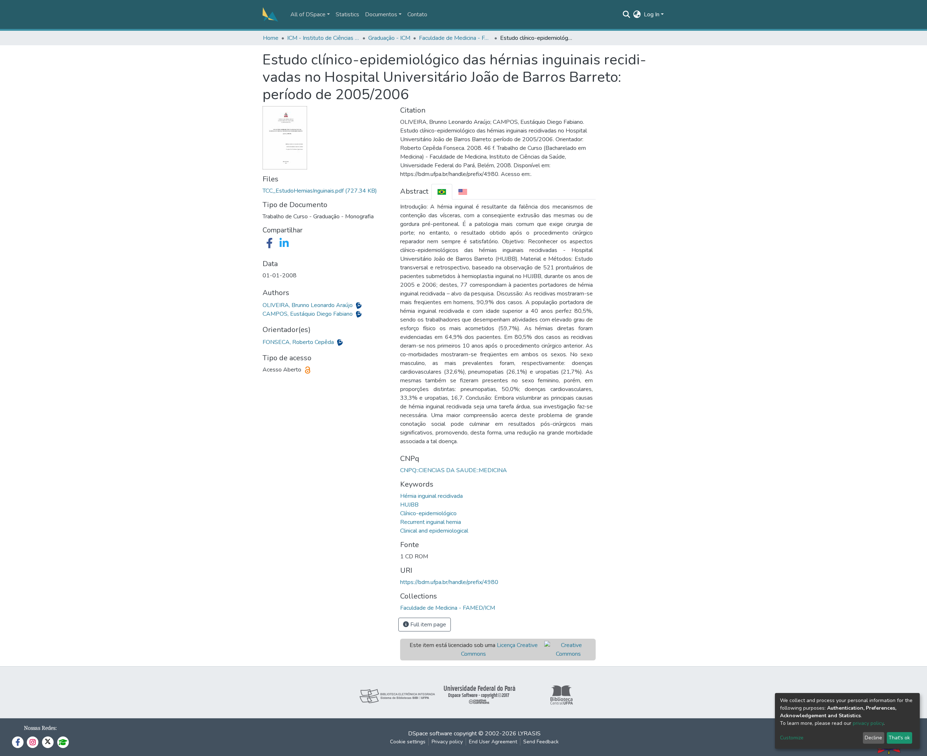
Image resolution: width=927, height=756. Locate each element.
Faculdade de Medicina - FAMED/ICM (455, 38)
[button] (637, 14)
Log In (651, 14)
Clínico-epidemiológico (428, 513)
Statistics (347, 14)
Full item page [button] (427, 625)
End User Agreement (493, 741)
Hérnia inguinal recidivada (431, 496)
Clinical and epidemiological (434, 531)
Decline (873, 737)
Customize (792, 737)
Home (270, 38)
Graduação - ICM (389, 38)
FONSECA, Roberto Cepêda (299, 342)
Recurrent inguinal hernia (430, 522)
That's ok (899, 737)
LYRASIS (529, 734)
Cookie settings (407, 741)
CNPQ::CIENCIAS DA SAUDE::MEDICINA (453, 470)
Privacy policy (447, 741)
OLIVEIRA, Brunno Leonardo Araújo (308, 305)
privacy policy (868, 723)
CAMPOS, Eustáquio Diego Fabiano (308, 314)
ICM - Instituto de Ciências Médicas (323, 38)
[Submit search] (626, 14)
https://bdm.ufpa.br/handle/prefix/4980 (449, 582)
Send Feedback (541, 741)
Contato (417, 14)
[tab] (441, 192)
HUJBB (409, 505)
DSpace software (430, 734)
